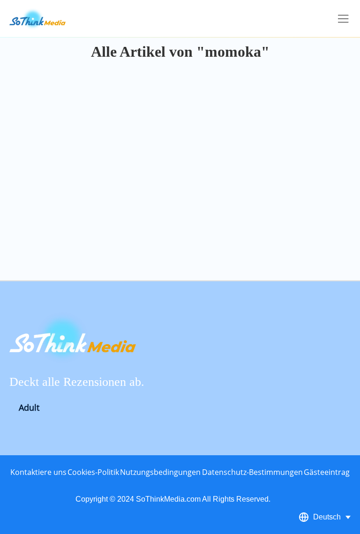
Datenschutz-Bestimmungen (252, 472)
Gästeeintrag (327, 472)
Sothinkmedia (37, 19)
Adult (29, 407)
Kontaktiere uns (38, 472)
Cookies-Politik (93, 472)
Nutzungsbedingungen (160, 472)
